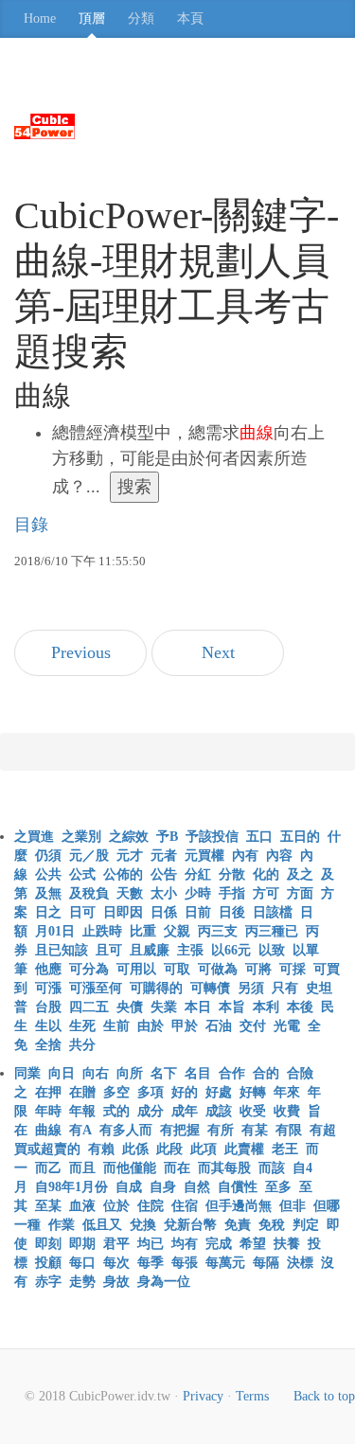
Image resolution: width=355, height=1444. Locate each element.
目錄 (31, 524)
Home (40, 18)
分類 (141, 18)
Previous (81, 652)
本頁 (190, 18)
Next (218, 652)
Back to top (324, 1396)
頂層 (92, 18)
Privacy (203, 1396)
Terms (252, 1396)
